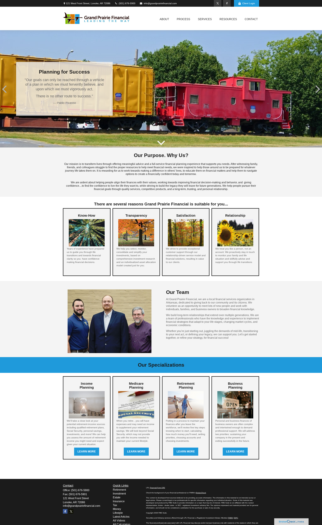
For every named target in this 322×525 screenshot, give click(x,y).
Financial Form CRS (157, 488)
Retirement (119, 489)
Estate (116, 497)
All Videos (119, 520)
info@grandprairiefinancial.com (160, 3)
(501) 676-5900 (127, 3)
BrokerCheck (201, 493)
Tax (115, 505)
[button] (164, 19)
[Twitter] (217, 3)
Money (117, 509)
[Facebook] (227, 3)
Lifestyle (118, 512)
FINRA (230, 518)
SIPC (236, 518)
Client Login (248, 3)
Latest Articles (121, 516)
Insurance (119, 501)
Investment (119, 493)
